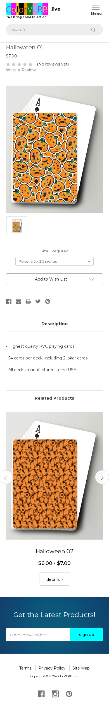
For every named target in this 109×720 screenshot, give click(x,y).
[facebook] (41, 693)
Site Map (81, 668)
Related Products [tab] (54, 398)
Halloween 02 (54, 551)
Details (53, 579)
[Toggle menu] (94, 7)
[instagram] (55, 693)
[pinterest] (69, 693)
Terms (25, 668)
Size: (54, 251)
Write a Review (21, 70)
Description (54, 323)
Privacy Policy (51, 668)
